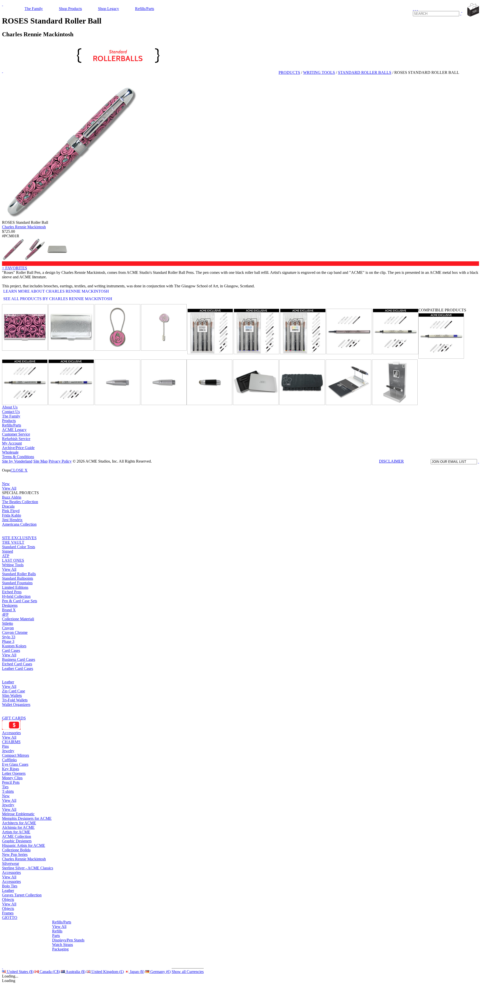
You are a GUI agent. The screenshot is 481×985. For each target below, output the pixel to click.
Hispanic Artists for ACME (23, 845)
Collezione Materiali (18, 619)
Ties (5, 787)
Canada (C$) (49, 971)
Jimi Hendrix (12, 520)
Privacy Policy (60, 461)
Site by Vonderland (17, 461)
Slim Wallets (12, 695)
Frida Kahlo (11, 515)
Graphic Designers (17, 841)
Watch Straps (62, 944)
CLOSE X (19, 470)
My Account (12, 443)
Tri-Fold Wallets (15, 700)
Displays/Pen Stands (68, 940)
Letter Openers (14, 773)
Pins (5, 746)
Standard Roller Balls (19, 574)
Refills (57, 931)
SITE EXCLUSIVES (19, 538)
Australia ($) (75, 971)
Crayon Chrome (15, 632)
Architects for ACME (19, 823)
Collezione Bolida (16, 850)
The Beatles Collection (20, 502)
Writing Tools (13, 565)
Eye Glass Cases (15, 764)
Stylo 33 (8, 637)
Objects (8, 899)
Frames (8, 913)
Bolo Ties (9, 886)
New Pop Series (15, 854)
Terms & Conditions (18, 457)
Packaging (60, 949)
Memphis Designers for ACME (27, 818)
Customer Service (16, 434)
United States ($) (20, 971)
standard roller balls (364, 72)
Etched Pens (12, 592)
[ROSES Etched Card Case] (71, 327)
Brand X (9, 610)
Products (289, 72)
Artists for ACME (16, 832)
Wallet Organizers (16, 704)
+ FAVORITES (14, 268)
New (6, 484)
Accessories (11, 733)
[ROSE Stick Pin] (164, 327)
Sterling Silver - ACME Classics (27, 868)
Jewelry (8, 751)
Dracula (8, 506)
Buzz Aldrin (11, 497)
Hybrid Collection (16, 596)
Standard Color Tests (18, 547)
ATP (5, 556)
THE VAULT (13, 542)
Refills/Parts (144, 9)
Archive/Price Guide (18, 448)
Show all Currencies (188, 971)
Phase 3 (8, 641)
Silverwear (10, 863)
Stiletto (7, 623)
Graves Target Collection (22, 895)
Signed (7, 551)
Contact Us (11, 412)
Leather (8, 682)
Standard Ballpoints (17, 578)
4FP (5, 614)
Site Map (40, 461)
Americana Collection (19, 524)
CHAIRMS (11, 742)
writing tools (319, 72)
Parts (56, 935)
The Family (34, 9)
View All (9, 488)
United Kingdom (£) (107, 971)
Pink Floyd (11, 511)
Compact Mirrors (15, 755)
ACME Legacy (14, 430)
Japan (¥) (136, 971)
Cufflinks (9, 760)
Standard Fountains (17, 583)
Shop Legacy (108, 9)
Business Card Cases (18, 659)
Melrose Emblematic (18, 814)
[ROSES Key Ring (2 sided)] (117, 327)
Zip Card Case (13, 691)
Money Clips (12, 778)
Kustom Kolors (14, 646)
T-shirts (8, 791)
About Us (10, 407)
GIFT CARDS (14, 718)
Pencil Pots (11, 782)
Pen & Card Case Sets (19, 601)
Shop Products (70, 9)
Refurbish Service (16, 439)
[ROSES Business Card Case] (25, 327)
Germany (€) (160, 971)
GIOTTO (9, 917)
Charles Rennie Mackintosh (24, 227)
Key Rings (10, 769)
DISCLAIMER (391, 461)
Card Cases (11, 650)
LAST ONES (13, 560)
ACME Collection (16, 836)
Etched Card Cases (17, 664)
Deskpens (10, 605)
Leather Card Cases (17, 668)
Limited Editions (15, 587)
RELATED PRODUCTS (207, 305)
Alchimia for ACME (18, 827)
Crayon (8, 628)
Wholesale (10, 452)
